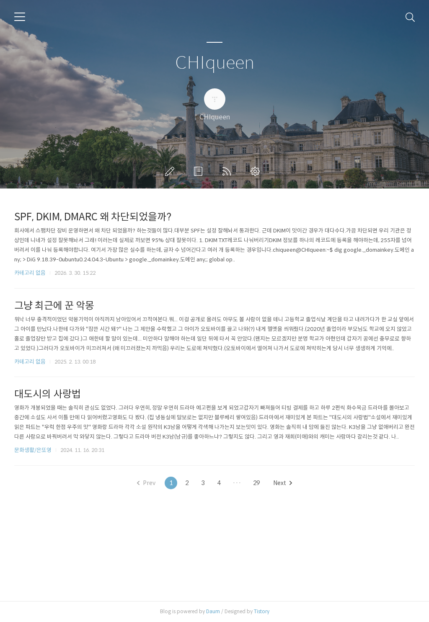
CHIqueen (214, 63)
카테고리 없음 (30, 272)
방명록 (200, 171)
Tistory (261, 611)
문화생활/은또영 (33, 450)
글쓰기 (171, 171)
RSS (228, 171)
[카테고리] (19, 17)
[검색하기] (410, 17)
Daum (213, 611)
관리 (257, 171)
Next (279, 483)
